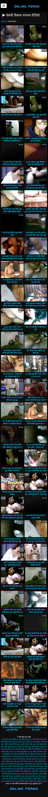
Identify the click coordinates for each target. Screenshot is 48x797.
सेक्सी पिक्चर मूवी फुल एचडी (28, 761)
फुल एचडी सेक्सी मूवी (7, 747)
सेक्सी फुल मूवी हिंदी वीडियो (20, 781)
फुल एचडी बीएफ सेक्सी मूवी (38, 742)
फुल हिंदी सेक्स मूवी (34, 754)
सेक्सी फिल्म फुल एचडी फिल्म (34, 764)
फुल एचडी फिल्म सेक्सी (22, 742)
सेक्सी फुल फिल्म (36, 776)
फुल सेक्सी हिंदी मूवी (21, 754)
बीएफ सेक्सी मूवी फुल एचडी (34, 757)
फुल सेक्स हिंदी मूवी (18, 749)
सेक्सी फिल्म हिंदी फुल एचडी (33, 774)
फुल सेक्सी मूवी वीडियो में (21, 752)
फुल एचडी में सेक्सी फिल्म (9, 744)
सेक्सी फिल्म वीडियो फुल (23, 771)
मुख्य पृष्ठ (4, 21)
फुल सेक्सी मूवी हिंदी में (36, 752)
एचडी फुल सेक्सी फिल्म (32, 739)
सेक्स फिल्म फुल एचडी (39, 759)
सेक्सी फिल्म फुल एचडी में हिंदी (22, 766)
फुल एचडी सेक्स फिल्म (40, 744)
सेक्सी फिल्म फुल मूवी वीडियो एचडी (16, 769)
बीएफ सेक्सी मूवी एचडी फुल (16, 757)
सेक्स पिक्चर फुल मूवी (24, 759)
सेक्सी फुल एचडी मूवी (24, 776)
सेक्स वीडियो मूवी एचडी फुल (10, 761)
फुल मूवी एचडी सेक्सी (21, 747)
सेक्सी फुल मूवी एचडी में (34, 779)
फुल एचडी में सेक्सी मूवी (25, 744)
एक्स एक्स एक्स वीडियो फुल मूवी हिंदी (13, 739)
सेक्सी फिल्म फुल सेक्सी (35, 769)
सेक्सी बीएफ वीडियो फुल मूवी (38, 781)
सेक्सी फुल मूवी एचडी (20, 779)
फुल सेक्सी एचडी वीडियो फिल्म (34, 749)
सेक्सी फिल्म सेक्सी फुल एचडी (15, 774)
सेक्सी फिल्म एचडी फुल (17, 764)
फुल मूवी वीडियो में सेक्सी (36, 747)
